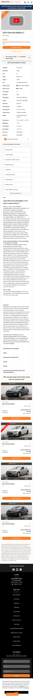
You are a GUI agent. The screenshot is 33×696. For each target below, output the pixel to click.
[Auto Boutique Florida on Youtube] (16, 569)
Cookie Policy (16, 641)
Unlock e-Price (17, 418)
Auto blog (16, 624)
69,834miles (27, 486)
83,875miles (27, 446)
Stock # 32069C (5, 521)
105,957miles (27, 406)
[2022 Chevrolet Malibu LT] (16, 431)
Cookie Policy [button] (21, 686)
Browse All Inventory (16, 47)
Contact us (16, 603)
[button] (25, 2)
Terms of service (16, 620)
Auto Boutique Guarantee (16, 628)
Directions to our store (16, 632)
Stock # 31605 (5, 442)
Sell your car (16, 616)
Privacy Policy (16, 637)
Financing (16, 607)
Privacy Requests (16, 645)
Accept (16, 692)
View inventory (16, 594)
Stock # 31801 (5, 482)
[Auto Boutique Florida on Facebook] (13, 569)
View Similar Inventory (16, 51)
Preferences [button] (26, 687)
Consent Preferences (12, 694)
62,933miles (27, 526)
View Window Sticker (12, 139)
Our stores (16, 599)
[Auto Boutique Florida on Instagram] (20, 569)
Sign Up (16, 675)
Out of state (17, 611)
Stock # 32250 (5, 402)
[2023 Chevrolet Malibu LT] (16, 391)
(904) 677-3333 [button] (17, 584)
